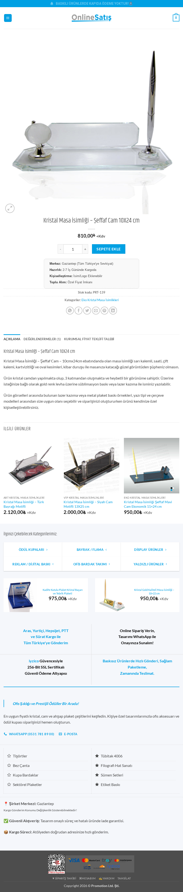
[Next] (179, 480)
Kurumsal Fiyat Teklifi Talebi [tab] (89, 339)
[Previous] (3, 480)
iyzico (34, 661)
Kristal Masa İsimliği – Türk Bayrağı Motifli (24, 504)
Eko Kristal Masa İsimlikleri (100, 300)
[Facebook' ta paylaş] (78, 310)
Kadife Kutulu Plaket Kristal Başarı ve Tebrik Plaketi (63, 591)
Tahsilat (124, 878)
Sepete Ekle (109, 249)
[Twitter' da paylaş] (87, 310)
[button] (8, 18)
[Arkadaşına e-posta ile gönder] (96, 310)
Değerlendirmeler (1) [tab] (42, 339)
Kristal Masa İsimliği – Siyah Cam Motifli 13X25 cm (88, 504)
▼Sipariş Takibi (64, 878)
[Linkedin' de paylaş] (113, 310)
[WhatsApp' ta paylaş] (70, 310)
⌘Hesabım (87, 878)
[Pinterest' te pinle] (104, 310)
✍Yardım (106, 878)
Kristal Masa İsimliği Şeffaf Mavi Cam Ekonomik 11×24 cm (148, 504)
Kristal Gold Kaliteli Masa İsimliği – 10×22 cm (154, 591)
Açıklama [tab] (12, 339)
